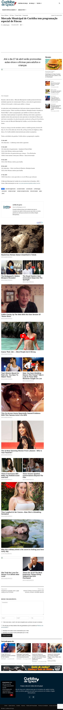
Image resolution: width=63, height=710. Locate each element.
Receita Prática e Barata (9, 10)
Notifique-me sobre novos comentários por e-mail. (16, 630)
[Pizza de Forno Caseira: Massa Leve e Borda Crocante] (47, 83)
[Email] (34, 198)
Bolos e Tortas (53, 89)
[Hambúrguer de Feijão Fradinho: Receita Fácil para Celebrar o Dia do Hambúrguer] (53, 64)
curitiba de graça (37, 188)
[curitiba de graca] (7, 209)
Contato (18, 705)
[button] (59, 3)
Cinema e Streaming (51, 660)
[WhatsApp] (26, 198)
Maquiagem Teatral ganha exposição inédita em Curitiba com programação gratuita (56, 107)
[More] (60, 24)
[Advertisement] (31, 39)
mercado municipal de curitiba (23, 191)
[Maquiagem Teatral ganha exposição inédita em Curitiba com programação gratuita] (47, 106)
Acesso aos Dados (53, 705)
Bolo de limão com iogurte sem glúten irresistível (56, 91)
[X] (56, 24)
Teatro (39, 3)
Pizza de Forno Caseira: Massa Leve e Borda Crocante (55, 84)
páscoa (40, 191)
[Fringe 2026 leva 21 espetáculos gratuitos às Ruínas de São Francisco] (47, 98)
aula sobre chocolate (21, 188)
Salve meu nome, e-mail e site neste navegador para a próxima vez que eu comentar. (22, 622)
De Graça (31, 3)
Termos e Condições (43, 705)
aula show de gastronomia (10, 188)
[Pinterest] (23, 198)
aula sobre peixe (29, 188)
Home (5, 705)
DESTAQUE (53, 96)
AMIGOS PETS (21, 10)
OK (11, 695)
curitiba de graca (6, 24)
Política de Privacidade (31, 705)
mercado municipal (12, 191)
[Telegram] (38, 198)
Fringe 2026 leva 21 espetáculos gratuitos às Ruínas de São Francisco (56, 99)
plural (3, 193)
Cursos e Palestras (4, 15)
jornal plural (4, 191)
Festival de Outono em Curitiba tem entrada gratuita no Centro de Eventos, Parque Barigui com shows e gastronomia (39, 657)
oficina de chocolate (34, 191)
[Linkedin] (30, 198)
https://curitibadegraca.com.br (19, 207)
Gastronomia (25, 15)
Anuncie (23, 705)
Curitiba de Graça (23, 3)
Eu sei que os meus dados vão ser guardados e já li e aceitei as (22, 626)
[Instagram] (33, 697)
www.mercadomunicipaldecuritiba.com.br (29, 183)
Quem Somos (12, 705)
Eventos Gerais (18, 15)
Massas (52, 81)
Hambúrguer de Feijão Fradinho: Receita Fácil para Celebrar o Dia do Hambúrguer (53, 75)
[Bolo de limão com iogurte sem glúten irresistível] (47, 91)
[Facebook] (52, 24)
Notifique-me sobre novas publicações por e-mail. (16, 632)
